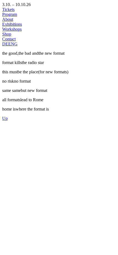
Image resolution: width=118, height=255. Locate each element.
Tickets (8, 9)
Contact (9, 39)
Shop (6, 34)
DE (5, 44)
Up (5, 118)
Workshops (12, 29)
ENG (13, 44)
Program (9, 14)
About (7, 19)
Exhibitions (12, 24)
